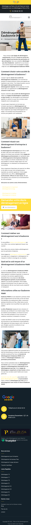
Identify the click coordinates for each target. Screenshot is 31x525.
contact (3, 512)
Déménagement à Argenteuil (10, 187)
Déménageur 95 (5, 495)
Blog (2, 506)
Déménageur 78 (5, 480)
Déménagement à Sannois (9, 195)
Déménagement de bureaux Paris (10, 459)
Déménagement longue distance (9, 462)
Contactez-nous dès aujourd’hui (9, 377)
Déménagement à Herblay (9, 193)
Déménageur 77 (5, 477)
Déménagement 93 (6, 489)
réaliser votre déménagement (18, 242)
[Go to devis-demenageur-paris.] (1, 39)
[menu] (28, 16)
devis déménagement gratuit (9, 379)
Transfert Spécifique (6, 465)
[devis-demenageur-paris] (13, 17)
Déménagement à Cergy (8, 189)
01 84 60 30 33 (17, 11)
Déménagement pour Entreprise (9, 456)
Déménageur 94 (5, 492)
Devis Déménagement (10, 207)
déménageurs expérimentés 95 (18, 254)
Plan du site (4, 509)
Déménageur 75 (5, 474)
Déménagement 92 (6, 486)
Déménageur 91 (5, 483)
